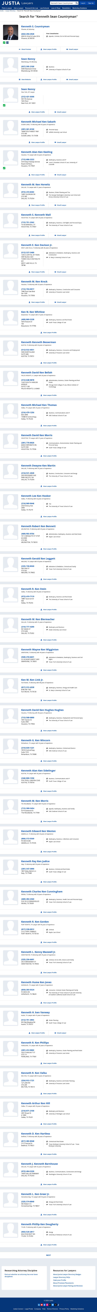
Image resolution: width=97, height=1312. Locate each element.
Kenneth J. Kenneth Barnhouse (39, 1163)
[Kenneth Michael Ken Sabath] (10, 127)
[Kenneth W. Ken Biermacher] (10, 625)
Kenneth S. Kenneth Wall (36, 214)
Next (48, 1255)
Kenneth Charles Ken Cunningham (41, 891)
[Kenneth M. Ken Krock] (10, 287)
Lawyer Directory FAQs (61, 1277)
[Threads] (50, 1305)
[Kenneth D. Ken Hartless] (10, 1139)
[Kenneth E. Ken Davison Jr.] (10, 251)
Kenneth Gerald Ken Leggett (38, 558)
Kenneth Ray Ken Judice (35, 861)
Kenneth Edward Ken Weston (38, 831)
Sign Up (90, 3)
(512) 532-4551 (27, 349)
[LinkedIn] (39, 1305)
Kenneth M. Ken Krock (34, 281)
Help (43, 1309)
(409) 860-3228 (27, 319)
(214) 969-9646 (27, 503)
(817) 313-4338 (27, 687)
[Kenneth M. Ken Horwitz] (10, 190)
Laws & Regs (55, 8)
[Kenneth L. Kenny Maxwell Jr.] (10, 957)
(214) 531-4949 (27, 473)
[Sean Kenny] (10, 64)
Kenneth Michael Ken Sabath (38, 121)
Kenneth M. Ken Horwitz (35, 184)
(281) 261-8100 (27, 129)
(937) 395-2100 (27, 66)
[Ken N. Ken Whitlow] (10, 317)
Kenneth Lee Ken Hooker (36, 495)
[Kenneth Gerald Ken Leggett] (10, 564)
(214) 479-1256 (27, 412)
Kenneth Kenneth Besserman (38, 342)
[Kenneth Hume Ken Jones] (10, 988)
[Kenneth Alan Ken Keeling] (10, 157)
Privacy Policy (64, 1309)
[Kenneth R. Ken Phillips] (10, 1048)
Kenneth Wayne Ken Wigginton (40, 649)
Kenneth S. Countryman (35, 26)
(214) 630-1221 (27, 748)
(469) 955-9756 (27, 533)
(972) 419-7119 (27, 596)
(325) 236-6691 (27, 959)
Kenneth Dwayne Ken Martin (38, 465)
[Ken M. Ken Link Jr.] (10, 685)
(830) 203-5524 (27, 989)
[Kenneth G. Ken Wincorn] (10, 746)
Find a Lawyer (7, 8)
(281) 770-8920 (27, 442)
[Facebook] (44, 1305)
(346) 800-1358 (27, 778)
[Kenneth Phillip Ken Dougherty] (10, 1230)
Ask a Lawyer (19, 8)
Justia (2, 11)
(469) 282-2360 (27, 899)
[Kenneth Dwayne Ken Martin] (10, 471)
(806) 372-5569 (27, 838)
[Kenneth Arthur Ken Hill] (10, 1109)
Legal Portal (29, 1309)
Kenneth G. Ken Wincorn (35, 740)
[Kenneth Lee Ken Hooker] (10, 501)
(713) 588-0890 (27, 717)
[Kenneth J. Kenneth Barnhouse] (10, 1169)
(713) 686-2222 (27, 159)
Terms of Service (52, 1309)
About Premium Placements (63, 1283)
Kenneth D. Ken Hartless (35, 1133)
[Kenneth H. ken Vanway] (10, 1018)
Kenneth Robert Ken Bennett (38, 526)
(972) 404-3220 (27, 1171)
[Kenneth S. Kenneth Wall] (10, 220)
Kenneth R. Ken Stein (33, 588)
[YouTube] (42, 1305)
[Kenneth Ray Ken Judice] (10, 867)
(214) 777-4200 (27, 626)
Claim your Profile (59, 1280)
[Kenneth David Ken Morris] (10, 441)
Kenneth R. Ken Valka (34, 1072)
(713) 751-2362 (27, 222)
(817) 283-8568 (27, 1141)
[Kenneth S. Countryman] (10, 32)
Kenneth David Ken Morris (36, 435)
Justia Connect (18, 1309)
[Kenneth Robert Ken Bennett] (10, 532)
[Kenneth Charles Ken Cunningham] (10, 897)
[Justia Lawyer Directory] (11, 3)
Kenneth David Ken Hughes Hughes (42, 709)
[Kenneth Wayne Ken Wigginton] (10, 655)
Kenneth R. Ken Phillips (35, 1042)
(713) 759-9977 (27, 289)
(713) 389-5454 (27, 808)
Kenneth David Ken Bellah (36, 372)
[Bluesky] (53, 1305)
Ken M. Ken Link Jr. (32, 679)
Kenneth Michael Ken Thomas (39, 405)
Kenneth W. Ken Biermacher (38, 619)
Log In (83, 3)
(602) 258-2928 (27, 34)
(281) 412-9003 (27, 1050)
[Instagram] (47, 1305)
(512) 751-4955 (27, 1020)
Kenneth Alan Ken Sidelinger (38, 770)
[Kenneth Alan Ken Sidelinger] (10, 776)
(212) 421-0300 (27, 96)
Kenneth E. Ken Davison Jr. (36, 245)
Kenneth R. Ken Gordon (35, 921)
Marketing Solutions (79, 8)
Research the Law (31, 8)
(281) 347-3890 (27, 868)
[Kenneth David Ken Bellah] (10, 378)
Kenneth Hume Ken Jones (36, 982)
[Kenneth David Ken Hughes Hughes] (10, 715)
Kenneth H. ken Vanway (35, 1012)
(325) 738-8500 (27, 566)
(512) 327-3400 (27, 252)
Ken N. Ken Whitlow (33, 311)
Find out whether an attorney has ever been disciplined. (21, 1275)
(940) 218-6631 (27, 657)
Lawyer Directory (10, 11)
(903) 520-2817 (27, 1232)
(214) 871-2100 (27, 1110)
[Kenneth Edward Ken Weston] (10, 837)
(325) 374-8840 (27, 1201)
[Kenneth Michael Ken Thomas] (10, 410)
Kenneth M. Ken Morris (34, 800)
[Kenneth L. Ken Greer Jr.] (10, 1200)
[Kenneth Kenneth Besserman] (10, 348)
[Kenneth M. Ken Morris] (10, 806)
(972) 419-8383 (27, 192)
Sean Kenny (28, 58)
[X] (55, 1305)
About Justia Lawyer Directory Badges (67, 1274)
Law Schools (44, 8)
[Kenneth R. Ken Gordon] (10, 927)
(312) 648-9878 (27, 380)
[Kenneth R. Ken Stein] (10, 594)
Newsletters (66, 8)
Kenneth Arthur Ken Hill (35, 1103)
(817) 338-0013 (27, 929)
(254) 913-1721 (27, 1080)
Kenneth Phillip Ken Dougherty (39, 1224)
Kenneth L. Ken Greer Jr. (35, 1194)
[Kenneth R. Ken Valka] (10, 1078)
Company (37, 1309)
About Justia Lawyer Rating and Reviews (68, 1286)
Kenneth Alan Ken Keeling (36, 151)
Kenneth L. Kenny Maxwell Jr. (38, 952)
